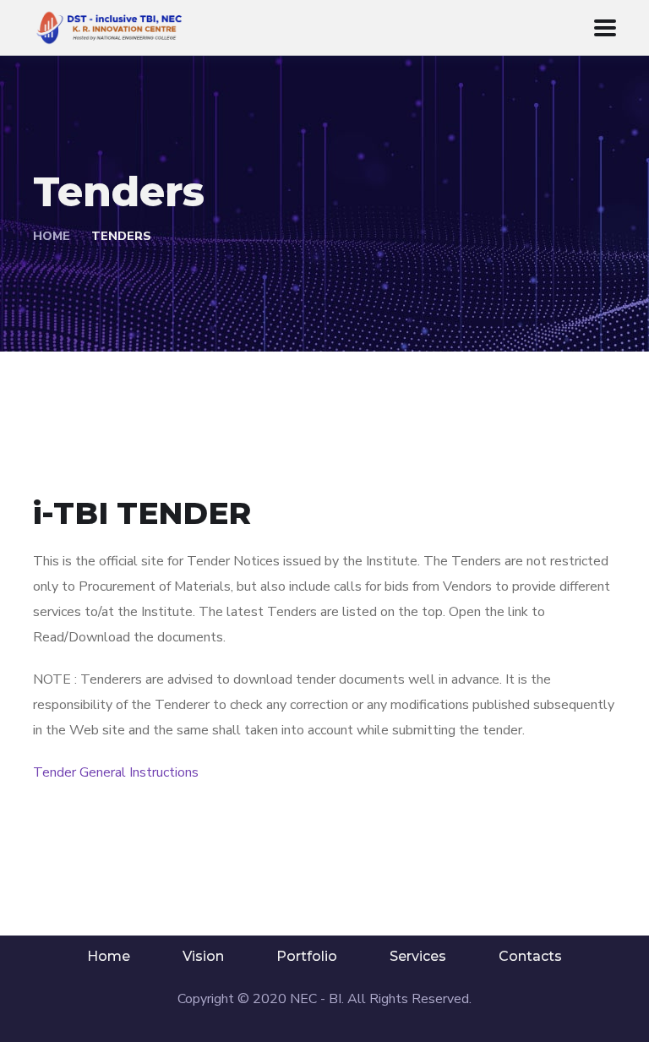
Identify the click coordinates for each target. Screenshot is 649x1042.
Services (418, 956)
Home (51, 236)
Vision (203, 956)
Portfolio (306, 956)
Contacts (530, 956)
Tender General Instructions (116, 772)
